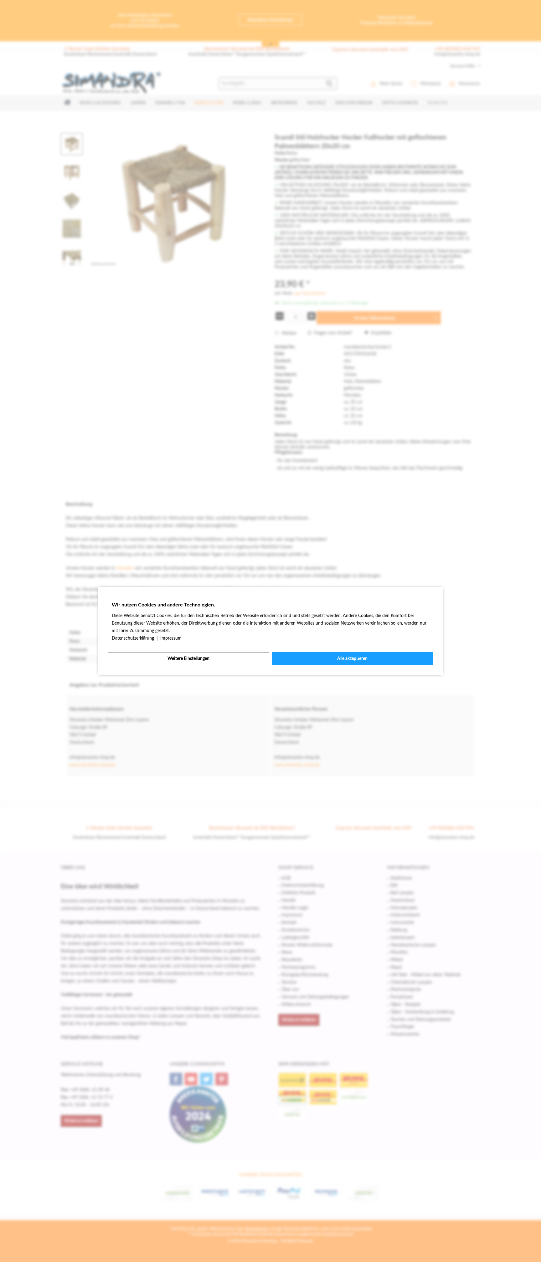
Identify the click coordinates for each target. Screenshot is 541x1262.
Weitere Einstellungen (188, 658)
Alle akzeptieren (352, 658)
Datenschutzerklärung (133, 638)
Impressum (171, 638)
